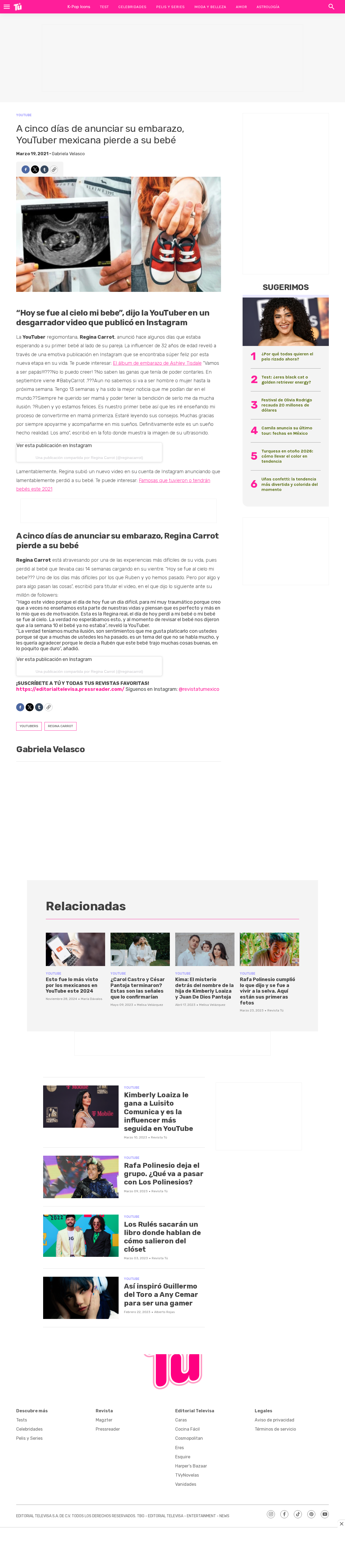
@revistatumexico (199, 689)
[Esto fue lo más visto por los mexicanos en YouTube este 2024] (75, 949)
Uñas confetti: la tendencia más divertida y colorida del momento (289, 484)
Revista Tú (275, 1010)
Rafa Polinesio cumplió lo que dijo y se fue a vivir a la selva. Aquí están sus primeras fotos (267, 991)
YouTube (24, 115)
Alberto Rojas (164, 1312)
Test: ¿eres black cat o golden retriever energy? (286, 379)
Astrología (268, 6)
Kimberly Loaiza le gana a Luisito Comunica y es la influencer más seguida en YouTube (158, 1112)
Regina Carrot (60, 726)
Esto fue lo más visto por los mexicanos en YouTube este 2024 (72, 985)
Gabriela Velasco (68, 153)
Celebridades (132, 6)
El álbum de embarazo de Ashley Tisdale (157, 363)
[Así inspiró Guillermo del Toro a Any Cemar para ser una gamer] (81, 1298)
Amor (241, 6)
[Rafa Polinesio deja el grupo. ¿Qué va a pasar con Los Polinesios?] (81, 1177)
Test (104, 6)
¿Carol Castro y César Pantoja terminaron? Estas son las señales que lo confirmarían (138, 988)
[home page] (17, 7)
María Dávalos (91, 999)
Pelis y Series (170, 6)
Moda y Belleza (210, 6)
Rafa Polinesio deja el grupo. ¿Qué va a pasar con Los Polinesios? (163, 1173)
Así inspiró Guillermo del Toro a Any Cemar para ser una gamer (161, 1294)
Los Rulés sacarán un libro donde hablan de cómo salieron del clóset (162, 1237)
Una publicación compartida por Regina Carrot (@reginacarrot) (89, 457)
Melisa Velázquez (150, 1005)
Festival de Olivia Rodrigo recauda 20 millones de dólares (286, 405)
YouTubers (29, 726)
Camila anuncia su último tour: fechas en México (286, 430)
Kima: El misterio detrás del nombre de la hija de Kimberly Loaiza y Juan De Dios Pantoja (204, 988)
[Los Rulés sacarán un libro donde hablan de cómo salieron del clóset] (81, 1236)
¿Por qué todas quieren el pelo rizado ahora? (287, 356)
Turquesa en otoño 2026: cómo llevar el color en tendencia (287, 456)
